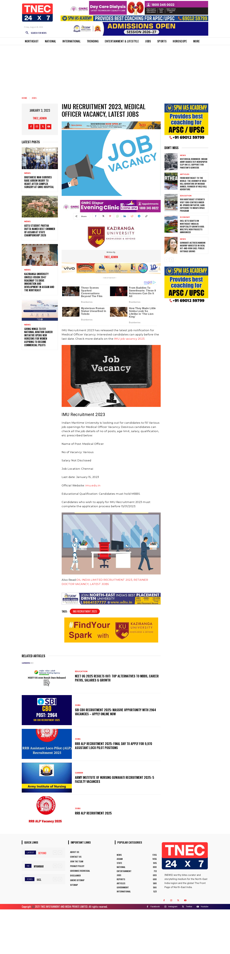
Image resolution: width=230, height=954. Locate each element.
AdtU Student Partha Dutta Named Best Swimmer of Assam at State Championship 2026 (39, 230)
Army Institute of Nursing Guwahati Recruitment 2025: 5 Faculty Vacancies (114, 779)
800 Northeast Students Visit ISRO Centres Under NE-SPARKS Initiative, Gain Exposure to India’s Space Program (192, 205)
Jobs (34, 97)
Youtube (204, 906)
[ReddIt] (132, 216)
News (27, 173)
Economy (185, 217)
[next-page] (171, 260)
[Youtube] (48, 126)
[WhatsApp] (117, 216)
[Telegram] (139, 216)
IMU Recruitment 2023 (85, 611)
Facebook (155, 906)
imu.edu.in (92, 485)
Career (79, 773)
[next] (60, 853)
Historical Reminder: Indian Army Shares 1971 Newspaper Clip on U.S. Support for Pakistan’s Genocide (193, 163)
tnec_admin (40, 118)
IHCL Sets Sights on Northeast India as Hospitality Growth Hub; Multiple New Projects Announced (192, 226)
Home (24, 97)
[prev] (55, 853)
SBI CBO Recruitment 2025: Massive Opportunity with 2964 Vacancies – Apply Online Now (115, 711)
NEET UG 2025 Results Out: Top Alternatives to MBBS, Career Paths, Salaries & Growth (117, 678)
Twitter (189, 906)
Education (81, 671)
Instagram (172, 906)
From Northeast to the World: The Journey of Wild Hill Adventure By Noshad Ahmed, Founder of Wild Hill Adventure (193, 183)
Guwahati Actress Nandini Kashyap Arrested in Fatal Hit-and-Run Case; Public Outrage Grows (192, 247)
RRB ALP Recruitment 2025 (93, 813)
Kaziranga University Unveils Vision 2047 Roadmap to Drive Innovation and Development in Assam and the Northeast (39, 282)
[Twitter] (42, 126)
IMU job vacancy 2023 (129, 338)
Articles (184, 174)
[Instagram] (36, 126)
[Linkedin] (124, 216)
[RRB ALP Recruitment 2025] (47, 811)
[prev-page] (166, 260)
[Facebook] (30, 126)
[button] (34, 33)
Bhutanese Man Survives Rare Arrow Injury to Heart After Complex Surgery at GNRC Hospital (39, 182)
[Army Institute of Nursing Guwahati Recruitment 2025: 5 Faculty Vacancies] (47, 778)
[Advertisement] (115, 68)
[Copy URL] (146, 216)
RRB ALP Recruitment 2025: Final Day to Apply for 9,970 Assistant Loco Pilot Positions (113, 745)
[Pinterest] (110, 216)
